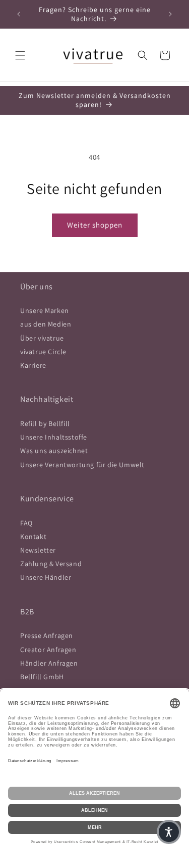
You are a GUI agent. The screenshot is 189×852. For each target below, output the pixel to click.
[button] (20, 55)
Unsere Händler (45, 577)
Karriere (33, 365)
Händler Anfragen (49, 663)
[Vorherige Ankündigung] (19, 14)
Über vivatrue (42, 338)
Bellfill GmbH (42, 676)
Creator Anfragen (48, 649)
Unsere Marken (44, 310)
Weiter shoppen (94, 225)
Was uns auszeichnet (54, 450)
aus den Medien (45, 324)
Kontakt (33, 536)
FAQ (26, 522)
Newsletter (38, 550)
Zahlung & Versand (51, 563)
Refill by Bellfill (45, 423)
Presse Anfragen (46, 635)
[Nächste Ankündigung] (170, 14)
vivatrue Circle (43, 351)
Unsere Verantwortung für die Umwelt (82, 464)
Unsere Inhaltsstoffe (53, 437)
